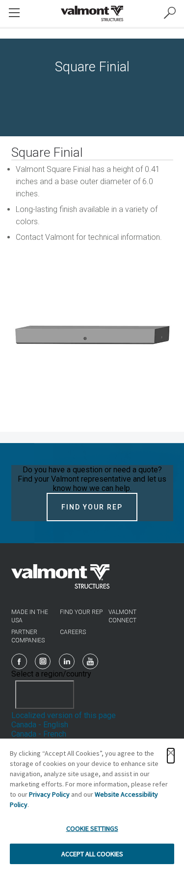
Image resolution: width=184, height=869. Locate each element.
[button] (170, 755)
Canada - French (38, 734)
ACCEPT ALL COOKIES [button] (92, 853)
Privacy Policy (49, 794)
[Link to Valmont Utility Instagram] (43, 661)
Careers (73, 632)
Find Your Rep (92, 507)
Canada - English (39, 724)
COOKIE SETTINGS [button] (92, 828)
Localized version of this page (63, 715)
